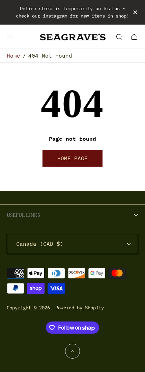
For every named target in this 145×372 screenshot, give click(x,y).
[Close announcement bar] (134, 12)
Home (13, 55)
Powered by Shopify (79, 308)
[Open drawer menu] (10, 37)
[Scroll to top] (72, 351)
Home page (72, 158)
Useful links (23, 215)
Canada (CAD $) (39, 243)
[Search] (119, 37)
